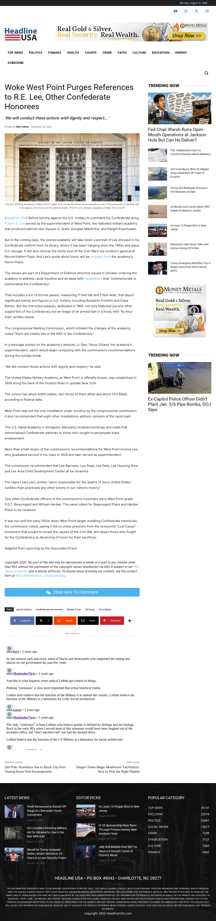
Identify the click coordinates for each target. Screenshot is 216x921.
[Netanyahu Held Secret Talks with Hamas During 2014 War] (157, 249)
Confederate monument (49, 609)
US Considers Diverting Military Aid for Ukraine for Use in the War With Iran (47, 832)
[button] (206, 73)
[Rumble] (186, 11)
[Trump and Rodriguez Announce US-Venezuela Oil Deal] (157, 192)
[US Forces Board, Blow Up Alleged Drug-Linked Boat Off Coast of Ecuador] (157, 174)
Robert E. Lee (15, 223)
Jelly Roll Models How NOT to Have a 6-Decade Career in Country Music (118, 851)
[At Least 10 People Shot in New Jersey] (157, 230)
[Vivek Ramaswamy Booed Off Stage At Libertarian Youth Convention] (14, 811)
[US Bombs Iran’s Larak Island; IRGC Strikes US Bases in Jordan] (157, 211)
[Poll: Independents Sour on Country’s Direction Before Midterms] (157, 155)
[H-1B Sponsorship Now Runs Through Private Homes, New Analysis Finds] (85, 830)
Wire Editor (22, 126)
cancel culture (23, 609)
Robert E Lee (74, 609)
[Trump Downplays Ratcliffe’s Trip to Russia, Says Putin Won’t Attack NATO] (157, 268)
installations (93, 279)
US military (105, 609)
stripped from (100, 257)
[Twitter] (196, 11)
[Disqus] (72, 697)
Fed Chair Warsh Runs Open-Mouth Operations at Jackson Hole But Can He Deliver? (177, 135)
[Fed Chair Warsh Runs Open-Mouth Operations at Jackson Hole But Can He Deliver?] (179, 108)
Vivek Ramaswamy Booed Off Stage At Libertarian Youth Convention (46, 810)
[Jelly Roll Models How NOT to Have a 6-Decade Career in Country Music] (85, 851)
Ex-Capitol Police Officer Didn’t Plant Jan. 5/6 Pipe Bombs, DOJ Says (179, 404)
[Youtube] (175, 11)
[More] (129, 620)
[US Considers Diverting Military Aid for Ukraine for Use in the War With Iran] (14, 832)
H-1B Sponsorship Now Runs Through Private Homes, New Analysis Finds (118, 829)
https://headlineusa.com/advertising (40, 575)
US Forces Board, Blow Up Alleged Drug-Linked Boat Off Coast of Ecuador (189, 173)
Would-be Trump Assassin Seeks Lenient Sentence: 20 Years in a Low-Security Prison (46, 854)
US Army (90, 609)
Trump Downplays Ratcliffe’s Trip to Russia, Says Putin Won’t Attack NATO (190, 267)
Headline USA (16, 218)
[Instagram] (207, 11)
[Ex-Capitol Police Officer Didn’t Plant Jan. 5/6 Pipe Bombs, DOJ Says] (179, 378)
